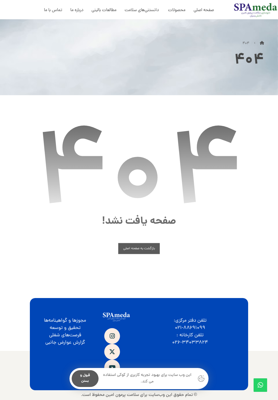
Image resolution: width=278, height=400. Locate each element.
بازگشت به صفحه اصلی (139, 248)
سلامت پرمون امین (122, 395)
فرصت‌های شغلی (65, 335)
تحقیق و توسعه (65, 328)
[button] (112, 336)
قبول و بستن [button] (85, 378)
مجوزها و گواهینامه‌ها (65, 320)
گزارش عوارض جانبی (65, 342)
